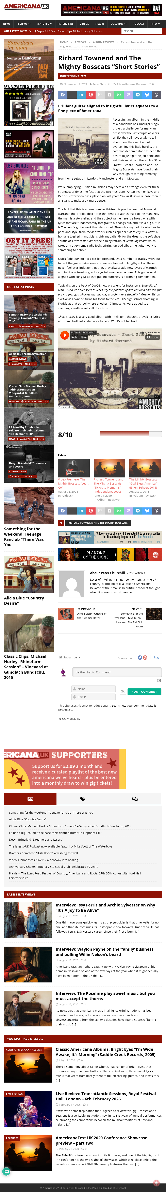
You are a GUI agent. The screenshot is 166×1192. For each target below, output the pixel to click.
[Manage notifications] (156, 1183)
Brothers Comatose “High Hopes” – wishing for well (43, 853)
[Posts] (30, 799)
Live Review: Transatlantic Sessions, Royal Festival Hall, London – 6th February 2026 (106, 1096)
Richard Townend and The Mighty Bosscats (98, 522)
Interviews (66, 24)
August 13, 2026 (68, 960)
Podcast (138, 24)
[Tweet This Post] (72, 95)
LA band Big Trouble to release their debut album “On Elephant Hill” (26, 430)
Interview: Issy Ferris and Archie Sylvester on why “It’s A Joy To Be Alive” (105, 907)
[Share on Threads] (156, 95)
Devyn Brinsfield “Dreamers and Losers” (27, 464)
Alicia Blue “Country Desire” (27, 354)
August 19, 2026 (68, 916)
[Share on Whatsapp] (118, 95)
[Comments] (135, 799)
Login (157, 657)
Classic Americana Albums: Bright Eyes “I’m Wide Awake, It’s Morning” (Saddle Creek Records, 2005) (105, 1051)
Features (43, 24)
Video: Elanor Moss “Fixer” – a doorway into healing (43, 860)
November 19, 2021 (75, 84)
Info (154, 24)
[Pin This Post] (91, 95)
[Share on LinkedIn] (81, 95)
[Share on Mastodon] (128, 95)
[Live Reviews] (28, 1109)
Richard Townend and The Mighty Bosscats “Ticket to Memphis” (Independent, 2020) (108, 485)
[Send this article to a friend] (100, 95)
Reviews (22, 24)
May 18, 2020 (67, 1060)
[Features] (28, 1153)
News (6, 24)
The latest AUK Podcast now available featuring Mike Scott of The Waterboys (60, 846)
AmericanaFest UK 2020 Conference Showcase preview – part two (101, 1140)
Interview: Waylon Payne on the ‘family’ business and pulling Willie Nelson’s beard (104, 951)
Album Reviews (126, 84)
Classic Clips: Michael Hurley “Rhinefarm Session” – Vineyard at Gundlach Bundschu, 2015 (27, 391)
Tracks (99, 24)
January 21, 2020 (69, 1149)
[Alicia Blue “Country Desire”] (29, 351)
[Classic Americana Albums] (28, 1065)
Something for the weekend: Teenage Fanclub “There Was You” (28, 318)
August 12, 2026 (68, 1004)
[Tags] (82, 799)
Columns (117, 24)
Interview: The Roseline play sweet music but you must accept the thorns (105, 996)
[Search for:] (141, 31)
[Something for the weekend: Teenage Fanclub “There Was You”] (29, 505)
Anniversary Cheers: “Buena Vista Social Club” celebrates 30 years (53, 867)
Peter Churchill (101, 84)
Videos (84, 24)
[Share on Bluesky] (147, 95)
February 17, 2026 (70, 1104)
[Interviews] (28, 920)
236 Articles (137, 573)
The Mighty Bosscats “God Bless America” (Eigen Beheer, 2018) (143, 483)
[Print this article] (109, 95)
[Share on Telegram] (137, 95)
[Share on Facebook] (62, 95)
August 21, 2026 (30, 326)
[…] (137, 931)
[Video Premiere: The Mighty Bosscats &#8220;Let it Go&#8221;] (74, 468)
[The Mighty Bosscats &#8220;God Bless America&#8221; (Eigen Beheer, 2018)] (145, 468)
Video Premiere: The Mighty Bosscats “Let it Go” (73, 483)
